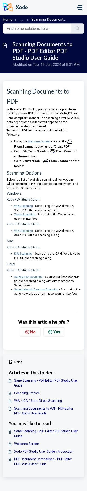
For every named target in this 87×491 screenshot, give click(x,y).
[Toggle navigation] (79, 7)
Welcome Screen (26, 444)
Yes (56, 332)
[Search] (77, 28)
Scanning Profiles (27, 393)
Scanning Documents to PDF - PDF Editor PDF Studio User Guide (43, 411)
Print (18, 362)
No (33, 332)
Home (8, 19)
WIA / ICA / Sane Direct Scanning (38, 401)
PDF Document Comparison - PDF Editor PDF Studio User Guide (43, 461)
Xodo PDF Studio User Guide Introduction (43, 451)
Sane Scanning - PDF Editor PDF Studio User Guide (46, 383)
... (22, 19)
